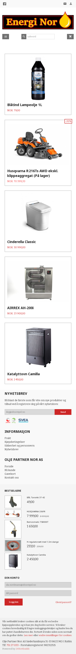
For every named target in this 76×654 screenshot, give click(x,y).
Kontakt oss (12, 477)
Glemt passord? (63, 602)
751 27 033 (13, 645)
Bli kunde (10, 470)
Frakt (8, 438)
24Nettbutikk (23, 648)
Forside (9, 466)
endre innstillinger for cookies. (55, 635)
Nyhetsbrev (11, 449)
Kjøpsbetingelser (15, 441)
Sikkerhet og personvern (19, 445)
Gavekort (10, 473)
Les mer (28, 635)
